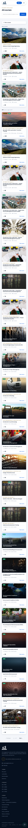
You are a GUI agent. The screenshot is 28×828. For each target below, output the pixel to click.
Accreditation (4, 809)
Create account (5, 816)
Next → (21, 738)
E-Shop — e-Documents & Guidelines (9, 802)
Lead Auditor (4, 774)
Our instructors (5, 807)
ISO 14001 (4, 787)
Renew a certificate (6, 814)
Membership (4, 797)
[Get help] (24, 824)
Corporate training (5, 804)
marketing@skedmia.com (8, 763)
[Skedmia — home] (4, 2)
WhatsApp (5, 765)
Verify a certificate (5, 811)
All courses (4, 771)
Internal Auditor (5, 776)
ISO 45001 (4, 789)
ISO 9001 (4, 784)
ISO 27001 (4, 791)
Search (23, 14)
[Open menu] (24, 3)
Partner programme (6, 800)
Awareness (4, 778)
